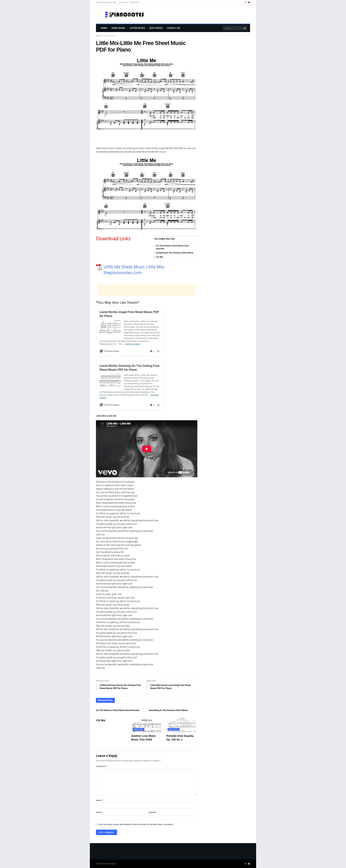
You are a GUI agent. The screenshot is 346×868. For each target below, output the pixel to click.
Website (152, 812)
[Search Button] (244, 28)
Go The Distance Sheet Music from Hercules (117, 710)
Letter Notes (137, 28)
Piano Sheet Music (109, 863)
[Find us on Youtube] (249, 2)
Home (104, 28)
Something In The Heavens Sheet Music (174, 253)
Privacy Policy (134, 2)
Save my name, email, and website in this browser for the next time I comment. (136, 824)
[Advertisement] (146, 139)
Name (99, 800)
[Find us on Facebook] (245, 2)
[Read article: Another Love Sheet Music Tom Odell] (146, 724)
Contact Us (123, 2)
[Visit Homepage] (120, 14)
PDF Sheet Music (109, 35)
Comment (101, 766)
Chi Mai (159, 257)
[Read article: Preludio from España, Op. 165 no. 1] (181, 724)
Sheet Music (118, 28)
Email (99, 812)
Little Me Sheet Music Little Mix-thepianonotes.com (134, 269)
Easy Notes (155, 28)
